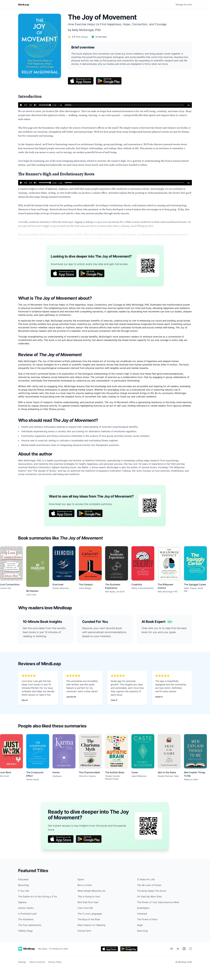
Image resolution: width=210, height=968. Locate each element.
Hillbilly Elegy (25, 930)
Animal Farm (84, 930)
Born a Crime (85, 885)
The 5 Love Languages (90, 913)
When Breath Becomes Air (92, 890)
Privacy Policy (55, 962)
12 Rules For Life (146, 879)
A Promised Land (27, 913)
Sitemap (22, 962)
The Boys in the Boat (89, 919)
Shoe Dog (142, 930)
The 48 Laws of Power (149, 885)
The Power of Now (147, 919)
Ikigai (140, 925)
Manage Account (184, 4)
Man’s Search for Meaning (91, 925)
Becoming (23, 885)
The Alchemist (25, 919)
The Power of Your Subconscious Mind (158, 902)
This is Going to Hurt (89, 896)
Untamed (142, 913)
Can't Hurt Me (85, 908)
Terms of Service (37, 962)
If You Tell (23, 890)
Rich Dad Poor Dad (88, 902)
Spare (81, 879)
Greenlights (143, 908)
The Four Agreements (29, 925)
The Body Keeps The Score (151, 890)
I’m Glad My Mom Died (149, 896)
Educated (23, 879)
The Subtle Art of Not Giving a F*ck (37, 896)
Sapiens (22, 902)
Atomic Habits (25, 908)
